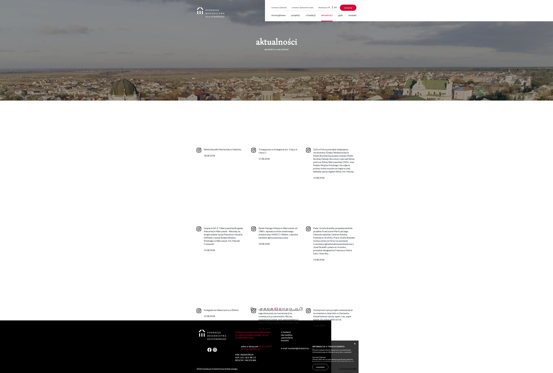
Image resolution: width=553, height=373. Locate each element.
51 (283, 308)
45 (261, 308)
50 (280, 308)
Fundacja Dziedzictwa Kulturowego (211, 12)
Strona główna (278, 15)
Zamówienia (287, 337)
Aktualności (327, 15)
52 (287, 308)
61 (296, 308)
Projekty (295, 15)
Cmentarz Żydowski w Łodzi (302, 7)
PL (329, 7)
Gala (340, 15)
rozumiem (320, 367)
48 (271, 308)
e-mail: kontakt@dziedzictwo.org (297, 348)
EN (335, 7)
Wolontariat (323, 7)
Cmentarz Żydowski (279, 7)
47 (268, 308)
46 (265, 308)
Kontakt (352, 15)
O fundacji (310, 15)
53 (290, 308)
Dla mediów (286, 334)
